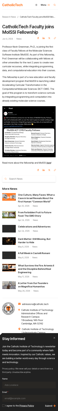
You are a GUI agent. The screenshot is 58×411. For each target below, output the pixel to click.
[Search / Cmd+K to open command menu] (54, 5)
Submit (48, 405)
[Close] (54, 337)
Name (4, 379)
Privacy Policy (26, 405)
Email (5, 392)
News (18, 39)
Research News (9, 17)
